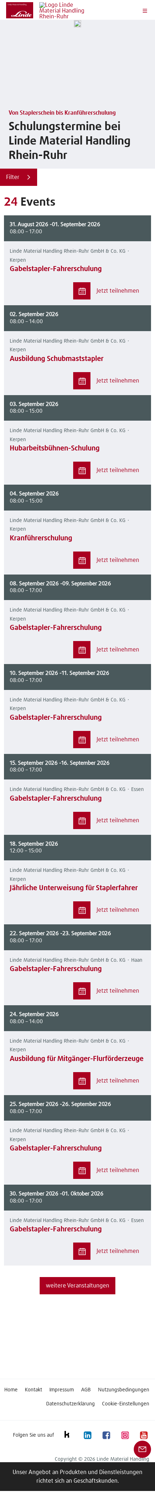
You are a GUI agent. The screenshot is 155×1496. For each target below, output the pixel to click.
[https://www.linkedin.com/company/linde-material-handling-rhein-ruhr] (87, 1435)
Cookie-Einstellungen (125, 1403)
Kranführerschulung (41, 538)
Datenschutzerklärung (70, 1403)
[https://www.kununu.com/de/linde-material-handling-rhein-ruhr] (68, 1435)
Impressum (61, 1389)
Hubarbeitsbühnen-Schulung (54, 448)
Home (11, 1389)
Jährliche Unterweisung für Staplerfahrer (74, 888)
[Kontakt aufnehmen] (142, 1449)
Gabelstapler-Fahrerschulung (56, 269)
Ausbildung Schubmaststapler (56, 358)
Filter (12, 177)
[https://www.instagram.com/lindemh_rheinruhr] (124, 1435)
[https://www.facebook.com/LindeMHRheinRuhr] (106, 1435)
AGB (86, 1389)
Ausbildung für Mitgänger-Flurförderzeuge (76, 1058)
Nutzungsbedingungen (123, 1389)
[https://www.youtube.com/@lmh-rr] (143, 1435)
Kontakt (33, 1389)
